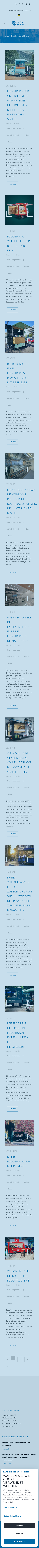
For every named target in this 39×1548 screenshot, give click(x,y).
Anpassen (19, 1533)
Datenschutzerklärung (12, 1516)
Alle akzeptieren (19, 1541)
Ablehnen (19, 1525)
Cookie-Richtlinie (10, 1508)
